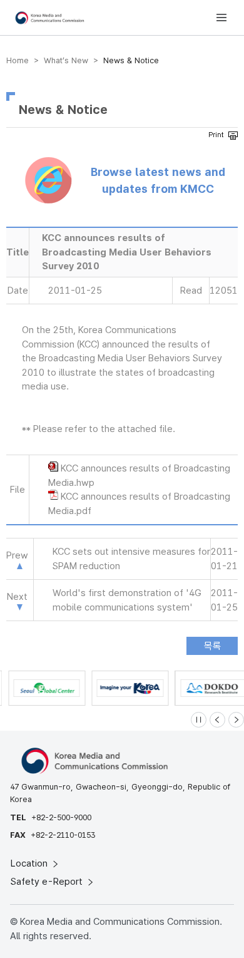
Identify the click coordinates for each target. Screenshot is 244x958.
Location (30, 863)
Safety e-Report (48, 881)
